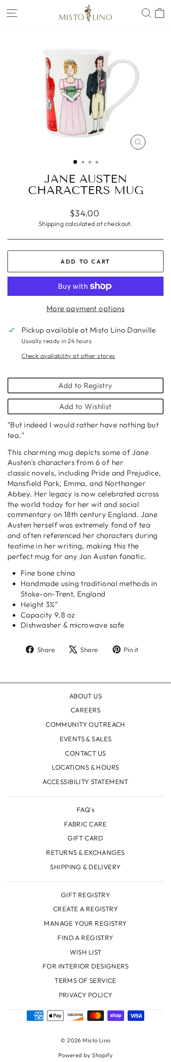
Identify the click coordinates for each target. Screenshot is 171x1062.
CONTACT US (85, 753)
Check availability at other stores (68, 356)
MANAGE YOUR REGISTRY (85, 923)
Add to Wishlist (85, 406)
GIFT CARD (85, 838)
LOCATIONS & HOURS (85, 767)
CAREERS (85, 710)
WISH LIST (86, 952)
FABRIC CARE (85, 824)
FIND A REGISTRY (85, 938)
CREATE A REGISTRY (85, 909)
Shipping (51, 224)
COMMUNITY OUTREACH (85, 724)
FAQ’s (85, 809)
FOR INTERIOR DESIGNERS (85, 966)
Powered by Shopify (85, 1055)
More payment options (85, 308)
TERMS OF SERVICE (85, 980)
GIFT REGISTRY (85, 895)
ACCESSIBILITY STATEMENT (85, 781)
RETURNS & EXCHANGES (85, 852)
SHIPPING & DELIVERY (85, 867)
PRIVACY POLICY (86, 995)
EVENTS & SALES (86, 739)
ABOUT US (85, 696)
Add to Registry (85, 385)
